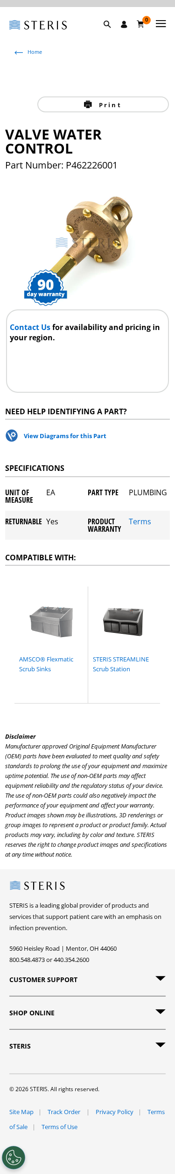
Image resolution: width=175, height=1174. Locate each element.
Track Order (65, 1112)
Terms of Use (59, 1127)
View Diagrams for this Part (65, 436)
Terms (140, 522)
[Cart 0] (141, 24)
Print (109, 105)
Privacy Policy (114, 1112)
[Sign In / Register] (124, 24)
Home (35, 51)
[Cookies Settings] (13, 1157)
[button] (112, 35)
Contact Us (31, 327)
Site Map (21, 1112)
